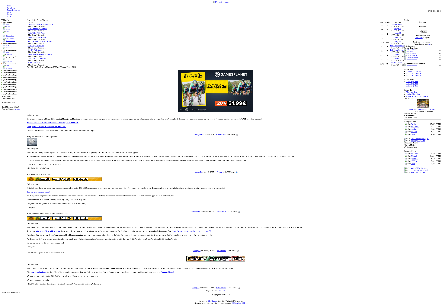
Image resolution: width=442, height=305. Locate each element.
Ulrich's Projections (35, 50)
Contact (8, 29)
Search (8, 26)
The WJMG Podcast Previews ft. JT (41, 24)
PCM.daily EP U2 (411, 49)
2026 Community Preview (37, 29)
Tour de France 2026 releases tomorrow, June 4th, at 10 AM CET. (53, 123)
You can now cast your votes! (38, 192)
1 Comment (219, 172)
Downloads (9, 47)
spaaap (17, 109)
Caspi (413, 164)
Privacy (8, 31)
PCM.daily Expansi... (412, 53)
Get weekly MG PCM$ (419, 170)
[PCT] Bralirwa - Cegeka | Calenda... (41, 41)
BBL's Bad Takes (34, 63)
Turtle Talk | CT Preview (37, 59)
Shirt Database (10, 35)
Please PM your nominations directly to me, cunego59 (191, 231)
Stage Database (10, 41)
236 (223, 291)
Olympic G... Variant (413, 71)
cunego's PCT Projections (37, 37)
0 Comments (220, 135)
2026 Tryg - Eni (412, 82)
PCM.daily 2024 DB (412, 59)
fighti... (413, 124)
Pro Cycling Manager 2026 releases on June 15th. (46, 127)
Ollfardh (414, 156)
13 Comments (221, 288)
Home (7, 24)
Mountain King (411, 92)
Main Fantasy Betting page (420, 139)
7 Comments (221, 251)
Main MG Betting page (419, 168)
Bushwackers (397, 24)
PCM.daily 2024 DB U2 (412, 55)
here (429, 44)
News (7, 45)
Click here (419, 38)
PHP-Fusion (212, 301)
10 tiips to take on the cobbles (417, 96)
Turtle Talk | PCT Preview (37, 33)
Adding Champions (413, 94)
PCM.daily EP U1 (411, 51)
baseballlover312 (397, 63)
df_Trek (414, 132)
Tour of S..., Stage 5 (413, 73)
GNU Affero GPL (238, 303)
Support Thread (167, 272)
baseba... (414, 134)
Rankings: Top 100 (418, 141)
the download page (39, 272)
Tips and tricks (10, 38)
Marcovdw (415, 127)
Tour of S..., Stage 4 (413, 75)
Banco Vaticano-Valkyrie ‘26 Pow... (41, 54)
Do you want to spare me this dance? (422, 109)
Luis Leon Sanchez (397, 46)
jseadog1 (414, 129)
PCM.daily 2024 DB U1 (412, 57)
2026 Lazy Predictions (36, 46)
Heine (397, 54)
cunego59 (397, 29)
